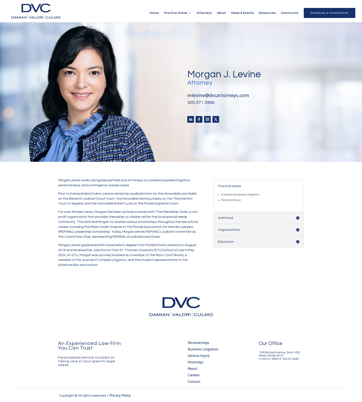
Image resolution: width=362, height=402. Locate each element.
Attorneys (204, 12)
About (221, 12)
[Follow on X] (215, 119)
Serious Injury (198, 355)
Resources (267, 12)
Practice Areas (175, 12)
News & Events (242, 12)
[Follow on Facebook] (199, 119)
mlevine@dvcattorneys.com (218, 95)
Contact (194, 381)
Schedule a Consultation (329, 12)
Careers (194, 375)
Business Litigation (203, 349)
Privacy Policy (120, 395)
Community (290, 12)
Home (154, 12)
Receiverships (198, 342)
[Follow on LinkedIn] (190, 119)
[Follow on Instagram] (207, 119)
